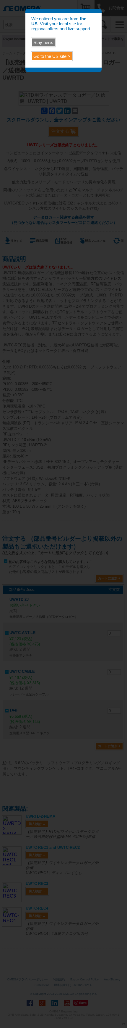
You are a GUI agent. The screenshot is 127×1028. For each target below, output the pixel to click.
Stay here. (43, 42)
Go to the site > (51, 56)
